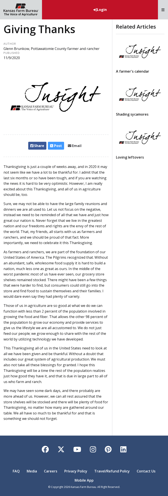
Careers (50, 471)
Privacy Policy (75, 471)
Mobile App (84, 480)
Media (32, 471)
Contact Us (146, 471)
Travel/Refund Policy (112, 471)
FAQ (16, 471)
